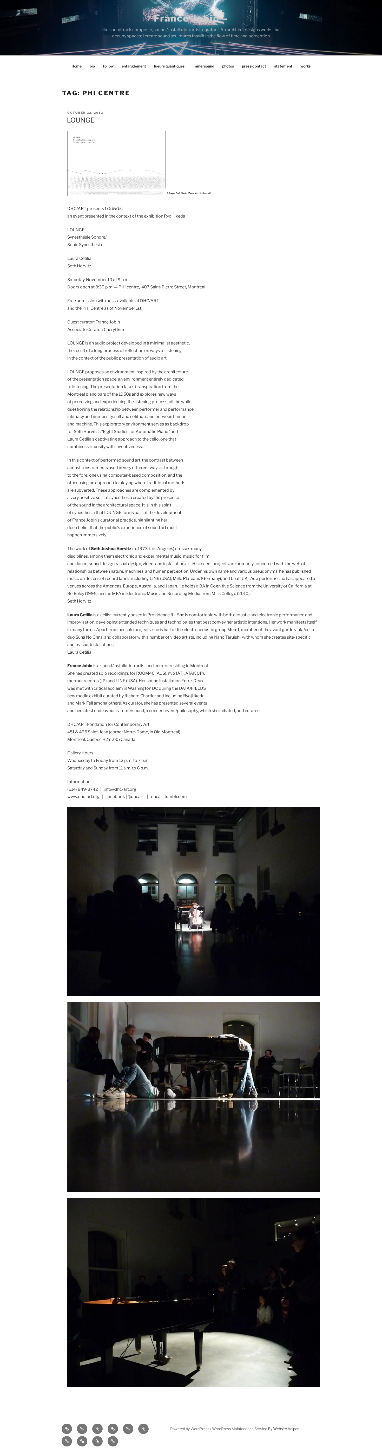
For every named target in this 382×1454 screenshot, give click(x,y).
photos (228, 66)
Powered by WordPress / (191, 1428)
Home (76, 66)
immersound (203, 66)
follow (108, 66)
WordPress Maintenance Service (239, 1428)
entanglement (134, 66)
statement (283, 66)
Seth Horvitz (79, 601)
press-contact (254, 66)
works (305, 66)
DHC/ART (76, 208)
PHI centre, (129, 287)
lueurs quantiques (169, 66)
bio (92, 66)
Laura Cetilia (79, 652)
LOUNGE (81, 120)
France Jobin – (191, 18)
